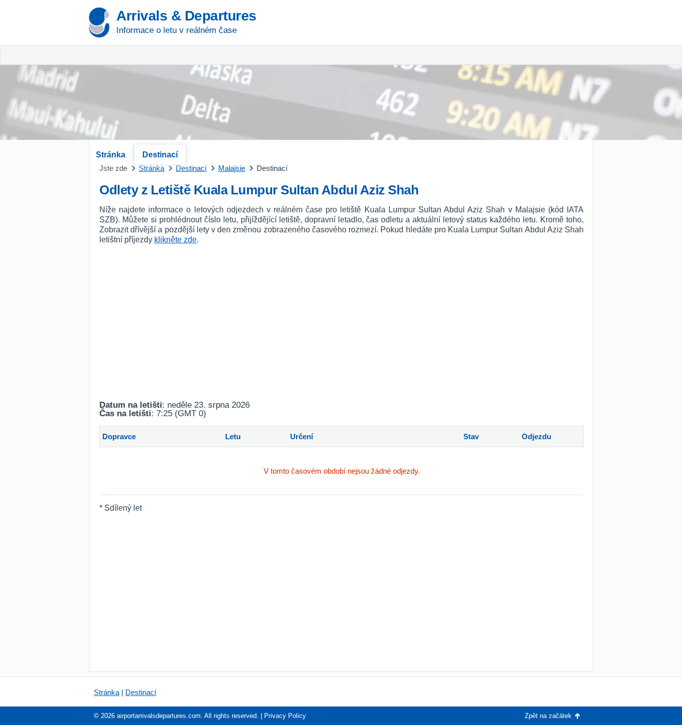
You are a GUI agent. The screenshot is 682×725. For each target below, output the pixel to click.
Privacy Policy (285, 716)
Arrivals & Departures (186, 15)
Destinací (160, 154)
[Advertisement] (475, 75)
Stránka (110, 154)
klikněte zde (175, 239)
